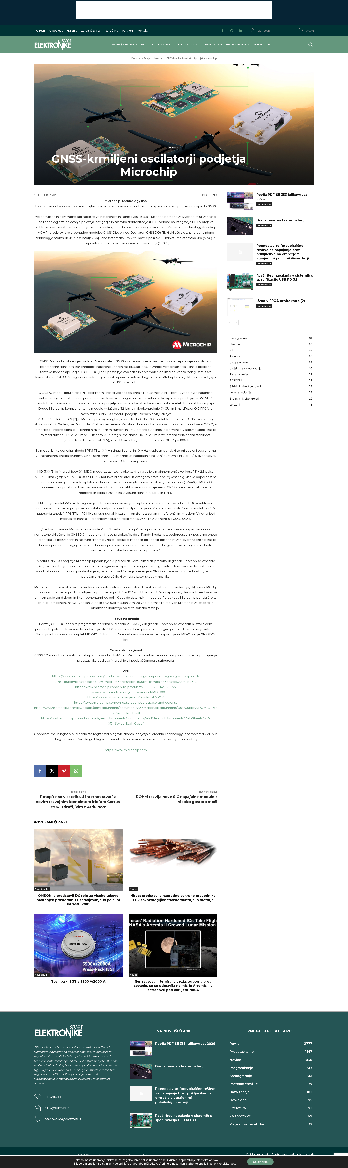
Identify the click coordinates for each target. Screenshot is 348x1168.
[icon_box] (47, 1097)
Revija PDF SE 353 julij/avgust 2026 (185, 1044)
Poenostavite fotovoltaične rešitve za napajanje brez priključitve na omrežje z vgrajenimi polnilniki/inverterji (282, 252)
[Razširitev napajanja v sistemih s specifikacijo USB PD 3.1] (240, 282)
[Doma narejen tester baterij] (240, 226)
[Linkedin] (240, 30)
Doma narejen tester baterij (280, 220)
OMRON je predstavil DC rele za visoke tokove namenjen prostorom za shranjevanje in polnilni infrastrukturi (78, 900)
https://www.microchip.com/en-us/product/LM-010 (125, 697)
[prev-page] (229, 322)
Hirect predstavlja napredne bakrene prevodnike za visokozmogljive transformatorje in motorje (173, 898)
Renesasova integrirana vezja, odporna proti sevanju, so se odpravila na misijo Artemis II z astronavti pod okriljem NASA (173, 986)
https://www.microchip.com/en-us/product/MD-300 (125, 692)
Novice (158, 58)
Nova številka (42, 889)
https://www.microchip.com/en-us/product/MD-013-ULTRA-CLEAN (125, 687)
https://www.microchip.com (126, 750)
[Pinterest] (64, 771)
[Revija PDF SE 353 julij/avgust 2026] (240, 201)
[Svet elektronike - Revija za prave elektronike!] (59, 44)
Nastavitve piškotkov (221, 1163)
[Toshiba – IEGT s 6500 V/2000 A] (78, 945)
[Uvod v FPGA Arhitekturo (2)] (240, 307)
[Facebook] (222, 30)
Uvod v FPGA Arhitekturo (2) (280, 301)
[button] (310, 44)
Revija (147, 58)
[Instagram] (231, 30)
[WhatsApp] (76, 771)
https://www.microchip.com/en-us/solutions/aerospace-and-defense (126, 702)
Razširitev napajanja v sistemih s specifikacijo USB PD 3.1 (284, 278)
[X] (52, 771)
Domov (135, 58)
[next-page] (236, 322)
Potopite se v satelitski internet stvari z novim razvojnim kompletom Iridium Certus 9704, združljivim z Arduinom (78, 802)
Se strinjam (260, 1161)
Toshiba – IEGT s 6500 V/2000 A (78, 981)
